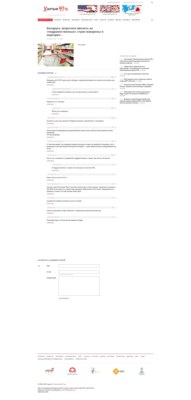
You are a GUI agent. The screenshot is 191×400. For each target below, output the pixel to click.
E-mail (49, 272)
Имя (48, 266)
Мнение (118, 20)
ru (139, 2)
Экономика (76, 20)
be (136, 2)
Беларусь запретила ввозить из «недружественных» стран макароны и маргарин (75, 32)
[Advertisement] (77, 242)
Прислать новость (114, 2)
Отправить (64, 298)
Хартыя (56, 9)
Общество (66, 20)
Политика (57, 20)
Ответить (50, 85)
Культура (103, 20)
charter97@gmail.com (68, 390)
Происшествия (86, 20)
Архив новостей (128, 2)
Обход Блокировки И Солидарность (50, 359)
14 (62, 35)
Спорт (96, 20)
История (111, 20)
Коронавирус (69, 359)
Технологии (135, 20)
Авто (136, 356)
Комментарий (51, 278)
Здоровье (130, 356)
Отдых (142, 356)
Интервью (126, 20)
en (142, 2)
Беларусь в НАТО (81, 359)
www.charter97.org (60, 384)
